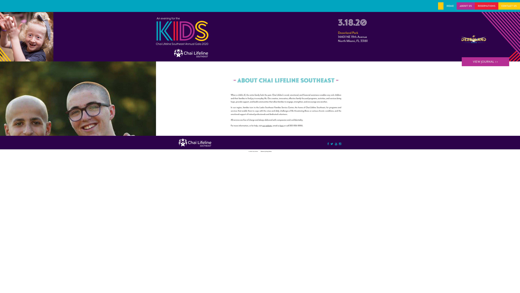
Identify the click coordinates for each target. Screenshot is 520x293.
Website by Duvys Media (266, 151)
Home (450, 5)
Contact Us (509, 5)
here (282, 125)
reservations (486, 5)
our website (267, 125)
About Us (466, 5)
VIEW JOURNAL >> (485, 61)
